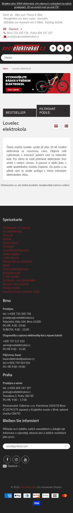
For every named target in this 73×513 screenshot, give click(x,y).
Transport (8, 246)
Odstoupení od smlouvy (16, 227)
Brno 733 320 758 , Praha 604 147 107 (30, 32)
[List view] (66, 126)
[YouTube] (25, 459)
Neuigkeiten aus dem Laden (20, 18)
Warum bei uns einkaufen (17, 261)
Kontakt (7, 239)
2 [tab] (38, 88)
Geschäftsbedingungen (16, 250)
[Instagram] (16, 459)
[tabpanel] (36, 83)
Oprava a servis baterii (15, 284)
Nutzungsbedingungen (16, 269)
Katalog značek (53, 22)
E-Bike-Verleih (11, 276)
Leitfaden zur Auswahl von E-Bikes (23, 22)
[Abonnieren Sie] (65, 446)
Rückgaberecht (11, 272)
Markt (6, 265)
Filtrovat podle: (47, 110)
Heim (5, 68)
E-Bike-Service (11, 257)
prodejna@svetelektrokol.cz (23, 36)
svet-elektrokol (28, 487)
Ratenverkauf (10, 242)
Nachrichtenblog (12, 231)
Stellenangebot (11, 254)
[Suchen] (67, 58)
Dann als (8, 14)
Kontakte (42, 18)
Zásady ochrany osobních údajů (21, 291)
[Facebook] (7, 459)
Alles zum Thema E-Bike (28, 14)
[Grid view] (56, 126)
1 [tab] (33, 88)
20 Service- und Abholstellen (19, 280)
